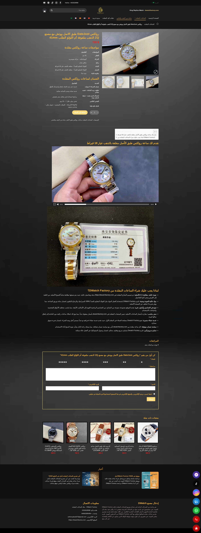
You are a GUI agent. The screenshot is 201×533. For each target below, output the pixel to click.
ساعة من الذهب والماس (124, 18)
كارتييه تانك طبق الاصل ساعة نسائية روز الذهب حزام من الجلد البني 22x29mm (100, 448)
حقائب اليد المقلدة (108, 18)
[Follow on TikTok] (52, 3)
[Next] (104, 53)
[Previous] (155, 53)
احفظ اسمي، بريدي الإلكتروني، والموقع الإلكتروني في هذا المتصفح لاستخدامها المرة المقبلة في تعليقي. (120, 394)
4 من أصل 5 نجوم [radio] (95, 362)
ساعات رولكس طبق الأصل (74, 120)
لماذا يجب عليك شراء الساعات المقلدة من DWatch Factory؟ (136, 137)
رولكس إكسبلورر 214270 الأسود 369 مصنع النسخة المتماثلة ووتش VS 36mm (53, 448)
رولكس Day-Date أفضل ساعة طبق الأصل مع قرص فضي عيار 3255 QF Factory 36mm (77, 448)
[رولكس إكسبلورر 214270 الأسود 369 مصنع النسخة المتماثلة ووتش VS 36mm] (53, 432)
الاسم (153, 384)
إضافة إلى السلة (80, 112)
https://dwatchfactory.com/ (104, 295)
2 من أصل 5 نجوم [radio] (133, 362)
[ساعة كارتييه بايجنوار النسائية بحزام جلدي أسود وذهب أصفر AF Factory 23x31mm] (124, 432)
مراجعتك (152, 366)
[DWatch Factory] (100, 10)
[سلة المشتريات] (44, 10)
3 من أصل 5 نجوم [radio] (115, 362)
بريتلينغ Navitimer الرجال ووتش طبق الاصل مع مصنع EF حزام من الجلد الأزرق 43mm (148, 448)
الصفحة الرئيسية (154, 18)
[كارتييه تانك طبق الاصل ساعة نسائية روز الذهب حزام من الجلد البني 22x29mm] (100, 432)
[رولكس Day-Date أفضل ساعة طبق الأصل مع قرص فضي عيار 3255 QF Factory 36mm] (77, 432)
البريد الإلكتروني (93, 384)
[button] (105, 176)
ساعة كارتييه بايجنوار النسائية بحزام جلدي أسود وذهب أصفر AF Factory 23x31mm (124, 448)
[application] (105, 176)
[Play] (156, 204)
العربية (157, 3)
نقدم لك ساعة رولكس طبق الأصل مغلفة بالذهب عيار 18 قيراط (137, 135)
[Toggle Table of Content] (154, 131)
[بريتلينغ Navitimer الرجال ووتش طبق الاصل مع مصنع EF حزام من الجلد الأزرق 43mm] (148, 432)
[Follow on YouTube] (44, 3)
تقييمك (152, 359)
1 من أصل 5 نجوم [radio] (149, 362)
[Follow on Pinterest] (48, 3)
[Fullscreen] (54, 204)
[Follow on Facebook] (60, 3)
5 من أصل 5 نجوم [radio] (74, 362)
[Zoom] (156, 72)
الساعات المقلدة (141, 18)
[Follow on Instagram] (56, 3)
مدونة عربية (96, 18)
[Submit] (51, 10)
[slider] (107, 204)
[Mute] (58, 204)
